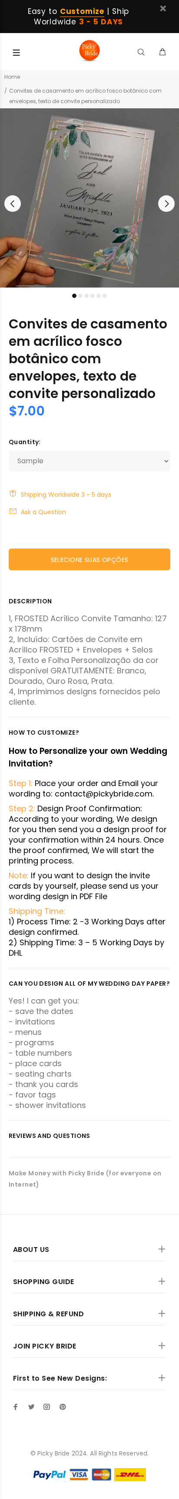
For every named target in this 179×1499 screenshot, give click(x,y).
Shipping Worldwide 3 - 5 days (66, 494)
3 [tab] (86, 296)
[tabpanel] (89, 198)
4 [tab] (92, 296)
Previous (12, 203)
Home (12, 76)
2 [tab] (80, 296)
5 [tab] (98, 296)
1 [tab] (74, 296)
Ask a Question (43, 512)
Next (166, 203)
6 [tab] (105, 296)
